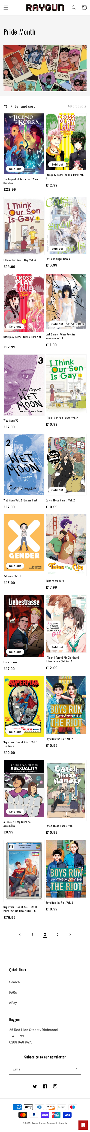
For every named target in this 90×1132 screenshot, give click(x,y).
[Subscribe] (76, 1069)
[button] (6, 8)
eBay (13, 1003)
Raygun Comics (39, 1123)
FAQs (13, 992)
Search (14, 982)
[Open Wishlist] (83, 1125)
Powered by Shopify (57, 1123)
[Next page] (70, 934)
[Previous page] (20, 934)
